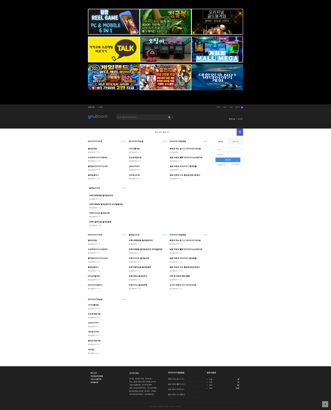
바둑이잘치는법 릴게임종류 (100, 222)
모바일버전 (94, 382)
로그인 (240, 119)
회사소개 (94, 373)
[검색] (169, 117)
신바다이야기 (134, 166)
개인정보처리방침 (97, 376)
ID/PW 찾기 (236, 164)
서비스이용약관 (96, 379)
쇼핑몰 (99, 107)
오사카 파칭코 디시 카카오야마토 (183, 285)
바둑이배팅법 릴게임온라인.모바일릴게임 (106, 204)
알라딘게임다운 (94, 341)
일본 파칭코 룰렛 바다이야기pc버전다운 (186, 157)
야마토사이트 (134, 175)
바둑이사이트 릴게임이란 (99, 213)
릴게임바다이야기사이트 (98, 166)
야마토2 (91, 350)
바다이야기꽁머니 (95, 285)
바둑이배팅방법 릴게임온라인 (101, 195)
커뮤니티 (91, 107)
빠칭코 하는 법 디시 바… (176, 379)
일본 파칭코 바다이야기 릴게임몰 (183, 166)
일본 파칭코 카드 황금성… (177, 394)
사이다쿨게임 (134, 149)
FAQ (218, 107)
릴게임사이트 (94, 188)
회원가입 (232, 119)
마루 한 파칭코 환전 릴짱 (180, 276)
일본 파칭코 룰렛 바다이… (177, 384)
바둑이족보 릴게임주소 (138, 276)
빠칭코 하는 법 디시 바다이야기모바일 (185, 149)
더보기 (123, 141)
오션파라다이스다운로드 (98, 157)
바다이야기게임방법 (178, 141)
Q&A (225, 107)
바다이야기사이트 (95, 141)
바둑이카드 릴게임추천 (138, 285)
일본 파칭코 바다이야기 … (177, 389)
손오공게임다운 (135, 157)
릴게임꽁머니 (93, 175)
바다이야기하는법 (136, 141)
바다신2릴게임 (94, 276)
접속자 (238, 107)
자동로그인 (222, 165)
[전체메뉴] (240, 132)
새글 (231, 107)
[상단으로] (325, 404)
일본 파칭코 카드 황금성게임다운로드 (185, 175)
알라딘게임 (92, 149)
